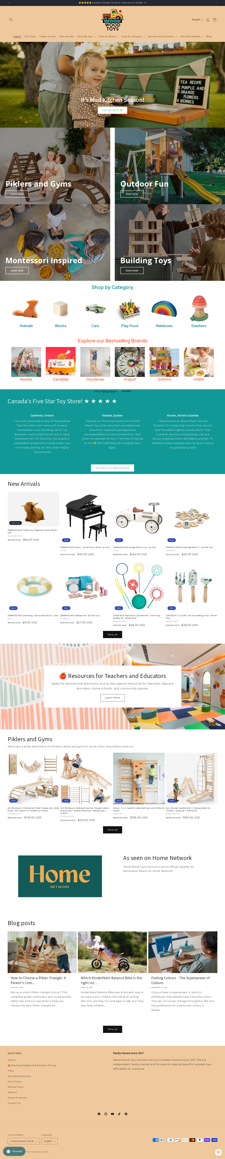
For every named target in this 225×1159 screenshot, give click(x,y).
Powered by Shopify (39, 1152)
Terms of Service (17, 1097)
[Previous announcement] (8, 3)
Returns (12, 1092)
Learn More (112, 697)
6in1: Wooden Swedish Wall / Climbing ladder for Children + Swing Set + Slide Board (188, 809)
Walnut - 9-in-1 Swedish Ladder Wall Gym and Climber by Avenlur (139, 809)
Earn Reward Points (19, 1076)
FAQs (11, 1071)
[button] (11, 19)
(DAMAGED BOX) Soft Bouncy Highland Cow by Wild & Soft (32, 531)
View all (113, 634)
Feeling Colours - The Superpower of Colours (180, 980)
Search (12, 1060)
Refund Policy (16, 1087)
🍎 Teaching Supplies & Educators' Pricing (32, 1065)
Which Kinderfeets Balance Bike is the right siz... (111, 980)
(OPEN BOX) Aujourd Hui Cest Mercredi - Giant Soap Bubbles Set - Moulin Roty (136, 616)
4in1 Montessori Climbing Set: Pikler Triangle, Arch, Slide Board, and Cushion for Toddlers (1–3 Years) (33, 809)
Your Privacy (15, 1081)
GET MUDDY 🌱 (113, 110)
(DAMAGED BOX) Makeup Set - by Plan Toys (80, 615)
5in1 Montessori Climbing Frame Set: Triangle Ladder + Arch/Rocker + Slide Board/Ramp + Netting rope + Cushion (85, 811)
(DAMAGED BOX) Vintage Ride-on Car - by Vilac (134, 547)
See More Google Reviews (112, 467)
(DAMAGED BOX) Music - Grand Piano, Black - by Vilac (85, 547)
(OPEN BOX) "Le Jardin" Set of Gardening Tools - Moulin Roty (191, 616)
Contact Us (14, 1103)
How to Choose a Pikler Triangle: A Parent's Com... (38, 980)
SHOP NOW (17, 194)
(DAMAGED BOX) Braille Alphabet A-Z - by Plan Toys (189, 547)
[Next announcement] (216, 3)
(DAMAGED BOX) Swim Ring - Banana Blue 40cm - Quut (33, 615)
